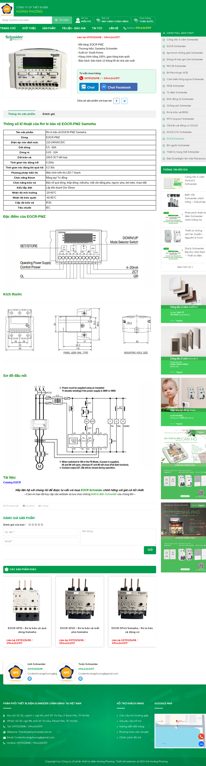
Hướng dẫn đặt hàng (131, 726)
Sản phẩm (48, 28)
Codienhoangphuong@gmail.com (41, 673)
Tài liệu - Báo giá (73, 28)
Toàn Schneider (88, 664)
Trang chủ (8, 28)
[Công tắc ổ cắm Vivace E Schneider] (173, 182)
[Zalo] (30, 679)
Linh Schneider (37, 664)
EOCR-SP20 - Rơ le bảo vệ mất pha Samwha (28, 630)
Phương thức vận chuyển (134, 732)
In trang (44, 506)
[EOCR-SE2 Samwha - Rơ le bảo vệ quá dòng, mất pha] (134, 600)
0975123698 (35, 669)
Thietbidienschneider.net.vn (35, 732)
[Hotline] (201, 736)
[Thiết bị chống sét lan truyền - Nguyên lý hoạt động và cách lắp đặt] (173, 236)
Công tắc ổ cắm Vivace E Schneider (194, 180)
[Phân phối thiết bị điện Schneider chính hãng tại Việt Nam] (173, 218)
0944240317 (112, 78)
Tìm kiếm (64, 20)
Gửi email (29, 506)
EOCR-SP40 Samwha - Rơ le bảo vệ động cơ (81, 630)
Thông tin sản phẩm (21, 114)
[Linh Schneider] (16, 673)
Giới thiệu (29, 28)
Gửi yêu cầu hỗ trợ (130, 721)
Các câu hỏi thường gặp (134, 715)
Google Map (163, 703)
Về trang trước (12, 506)
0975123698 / (93, 78)
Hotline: (139, 28)
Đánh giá (48, 114)
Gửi (150, 549)
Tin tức (97, 28)
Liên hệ (113, 28)
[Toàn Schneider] (66, 673)
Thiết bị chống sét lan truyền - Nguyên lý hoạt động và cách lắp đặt (195, 237)
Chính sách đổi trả (130, 737)
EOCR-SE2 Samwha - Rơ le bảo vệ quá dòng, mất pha (133, 630)
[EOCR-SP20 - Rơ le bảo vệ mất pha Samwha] (28, 600)
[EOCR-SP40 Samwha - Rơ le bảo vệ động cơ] (81, 600)
